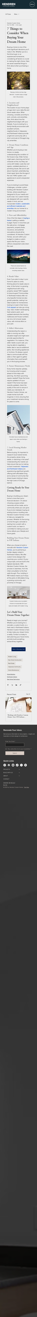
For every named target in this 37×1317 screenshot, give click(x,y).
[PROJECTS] (19, 769)
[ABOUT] (19, 775)
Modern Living (12, 656)
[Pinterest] (25, 765)
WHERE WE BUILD (9, 783)
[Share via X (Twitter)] (12, 685)
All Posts (8, 14)
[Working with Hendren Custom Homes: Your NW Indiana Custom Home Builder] (18, 704)
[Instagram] (4, 765)
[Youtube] (13, 765)
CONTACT (6, 779)
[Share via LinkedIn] (16, 685)
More (15, 14)
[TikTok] (17, 765)
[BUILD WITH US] (19, 772)
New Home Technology (13, 679)
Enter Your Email (10, 741)
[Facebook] (8, 765)
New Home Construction (15, 660)
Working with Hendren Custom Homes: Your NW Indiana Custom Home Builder (18, 716)
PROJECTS (6, 769)
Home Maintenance (13, 670)
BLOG (5, 785)
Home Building (11, 674)
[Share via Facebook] (8, 685)
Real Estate (11, 663)
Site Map (26, 787)
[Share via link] (20, 685)
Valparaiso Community (14, 667)
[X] (21, 765)
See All (28, 694)
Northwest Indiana (12, 677)
